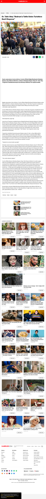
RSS (34, 463)
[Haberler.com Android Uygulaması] (31, 471)
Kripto (2, 458)
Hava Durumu (25, 452)
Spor (2, 453)
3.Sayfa (2, 460)
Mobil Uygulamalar (37, 461)
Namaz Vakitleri (25, 453)
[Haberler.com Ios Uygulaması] (26, 471)
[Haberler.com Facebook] (4, 471)
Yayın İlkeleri (42, 446)
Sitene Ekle (36, 465)
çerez (2, 494)
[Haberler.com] (7, 446)
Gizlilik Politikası (36, 453)
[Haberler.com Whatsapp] (14, 471)
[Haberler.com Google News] (2, 471)
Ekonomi (2, 452)
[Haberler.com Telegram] (12, 473)
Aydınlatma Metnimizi (10, 496)
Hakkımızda (28, 446)
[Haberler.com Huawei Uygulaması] (36, 471)
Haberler (2, 450)
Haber (19, 480)
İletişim (36, 446)
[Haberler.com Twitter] (7, 471)
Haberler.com (25, 450)
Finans (13, 455)
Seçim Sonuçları (26, 455)
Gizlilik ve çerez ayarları (15, 482)
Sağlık (13, 452)
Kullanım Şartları (36, 452)
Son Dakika (14, 450)
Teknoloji (13, 453)
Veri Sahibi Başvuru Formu (38, 458)
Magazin (2, 455)
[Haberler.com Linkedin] (12, 471)
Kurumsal (35, 450)
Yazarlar (13, 458)
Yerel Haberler (14, 460)
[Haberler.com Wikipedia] (4, 473)
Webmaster (36, 460)
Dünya (2, 461)
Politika (7, 13)
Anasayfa (2, 13)
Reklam (33, 446)
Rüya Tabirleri (25, 458)
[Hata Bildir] (21, 482)
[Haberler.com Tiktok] (9, 473)
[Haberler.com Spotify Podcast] (16, 471)
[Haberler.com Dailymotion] (14, 473)
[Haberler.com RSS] (2, 473)
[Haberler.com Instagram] (9, 471)
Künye (39, 446)
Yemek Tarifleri (25, 460)
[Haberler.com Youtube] (7, 473)
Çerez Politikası (36, 455)
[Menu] (1, 1)
